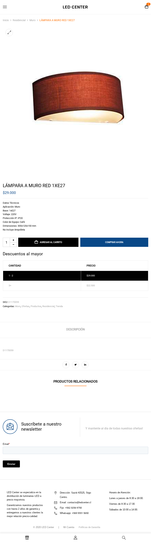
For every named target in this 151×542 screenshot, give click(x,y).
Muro (32, 20)
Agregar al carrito (51, 242)
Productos (36, 306)
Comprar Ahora (114, 242)
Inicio (6, 20)
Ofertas (25, 306)
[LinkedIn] (85, 364)
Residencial (19, 20)
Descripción (75, 329)
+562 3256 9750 (73, 507)
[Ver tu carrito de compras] (146, 7)
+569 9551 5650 (80, 513)
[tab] (75, 330)
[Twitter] (75, 364)
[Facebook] (65, 364)
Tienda (59, 306)
